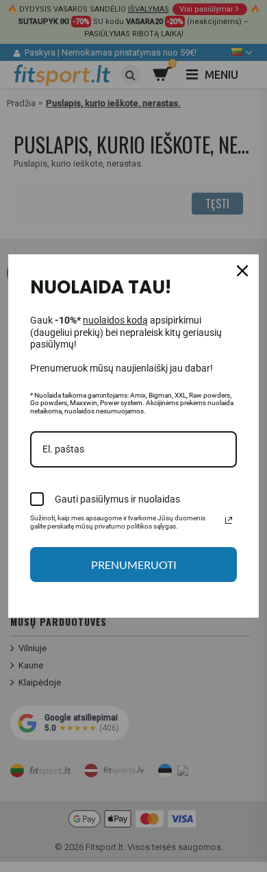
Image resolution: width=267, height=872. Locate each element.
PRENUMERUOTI (134, 564)
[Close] (242, 270)
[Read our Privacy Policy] (228, 520)
